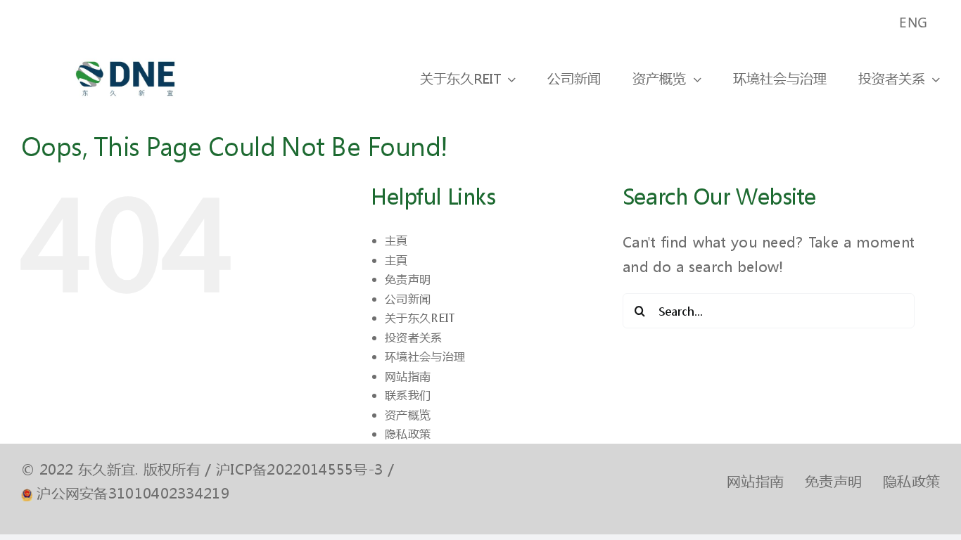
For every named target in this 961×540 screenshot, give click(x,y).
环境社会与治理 (425, 356)
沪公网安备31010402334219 (133, 493)
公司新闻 (408, 298)
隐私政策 (408, 433)
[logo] (125, 51)
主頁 (396, 240)
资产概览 (408, 414)
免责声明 (408, 278)
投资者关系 (414, 337)
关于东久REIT (419, 317)
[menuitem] (914, 22)
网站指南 (408, 375)
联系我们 (408, 394)
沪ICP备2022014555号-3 (299, 469)
